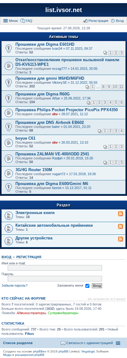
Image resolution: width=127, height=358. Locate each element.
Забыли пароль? (14, 285)
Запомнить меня (70, 285)
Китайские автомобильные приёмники (54, 225)
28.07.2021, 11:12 (74, 114)
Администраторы (31, 313)
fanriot (56, 188)
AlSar (56, 98)
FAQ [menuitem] (29, 21)
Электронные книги (35, 212)
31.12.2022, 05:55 (84, 82)
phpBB (63, 351)
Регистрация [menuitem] (98, 21)
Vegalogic (88, 351)
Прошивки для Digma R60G (42, 94)
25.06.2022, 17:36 (77, 98)
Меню (13, 21)
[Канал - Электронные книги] (120, 214)
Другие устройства (33, 238)
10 (115, 87)
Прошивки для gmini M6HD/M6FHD (49, 78)
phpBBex (39, 351)
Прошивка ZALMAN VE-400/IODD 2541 (52, 154)
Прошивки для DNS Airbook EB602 (49, 122)
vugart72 (58, 174)
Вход (6, 257)
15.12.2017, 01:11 (78, 188)
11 (121, 87)
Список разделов (18, 343)
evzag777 (59, 68)
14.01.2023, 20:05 (84, 68)
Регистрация (28, 257)
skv (55, 114)
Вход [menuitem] (120, 21)
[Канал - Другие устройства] (120, 239)
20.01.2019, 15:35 (79, 158)
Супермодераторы (63, 313)
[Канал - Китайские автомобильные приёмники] (120, 227)
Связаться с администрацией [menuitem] (89, 343)
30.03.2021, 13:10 (74, 142)
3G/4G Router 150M (33, 169)
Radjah (57, 158)
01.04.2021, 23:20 (76, 126)
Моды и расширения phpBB (23, 354)
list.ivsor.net (63, 9)
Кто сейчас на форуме (24, 298)
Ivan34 (57, 48)
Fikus (29, 333)
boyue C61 (25, 138)
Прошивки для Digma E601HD (44, 44)
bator (56, 126)
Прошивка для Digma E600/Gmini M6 (51, 183)
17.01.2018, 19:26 (82, 174)
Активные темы (63, 37)
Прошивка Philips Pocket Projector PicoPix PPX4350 (66, 109)
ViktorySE (59, 82)
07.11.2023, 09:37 (79, 48)
